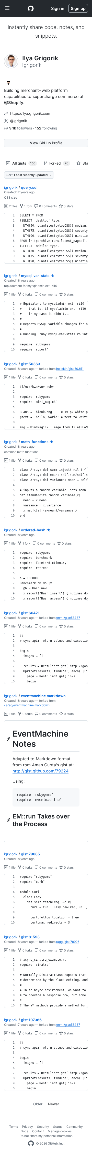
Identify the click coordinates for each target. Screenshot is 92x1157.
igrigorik (11, 187)
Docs (24, 1131)
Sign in (57, 8)
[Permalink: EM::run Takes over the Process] (9, 820)
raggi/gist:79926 (67, 942)
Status (57, 1127)
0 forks (27, 294)
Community (74, 1127)
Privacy (27, 1127)
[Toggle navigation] (7, 8)
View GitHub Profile (46, 143)
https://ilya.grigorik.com (30, 113)
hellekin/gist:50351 (70, 369)
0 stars (68, 206)
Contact (38, 1131)
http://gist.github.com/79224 (40, 770)
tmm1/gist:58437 (68, 618)
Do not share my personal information (46, 1136)
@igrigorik (18, 121)
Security (43, 1127)
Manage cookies (60, 1131)
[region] (46, 238)
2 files (12, 206)
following (46, 128)
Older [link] (37, 1104)
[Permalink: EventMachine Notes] (9, 738)
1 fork (28, 206)
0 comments (47, 206)
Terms (13, 1127)
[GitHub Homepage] (31, 1143)
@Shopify (13, 102)
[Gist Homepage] (31, 8)
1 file (12, 294)
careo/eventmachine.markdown (27, 705)
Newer (53, 1104)
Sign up (78, 8)
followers (21, 128)
